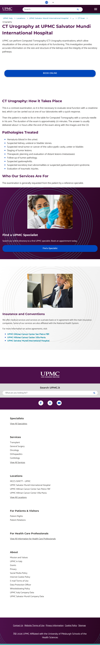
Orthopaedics (16, 454)
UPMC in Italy (16, 561)
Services (15, 437)
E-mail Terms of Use (19, 581)
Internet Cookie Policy (20, 577)
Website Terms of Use (34, 625)
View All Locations (18, 497)
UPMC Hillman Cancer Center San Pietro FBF (28, 334)
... (73, 18)
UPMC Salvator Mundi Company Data (27, 596)
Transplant (15, 442)
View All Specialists (18, 423)
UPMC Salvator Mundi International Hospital (28, 341)
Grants (13, 565)
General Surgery (17, 446)
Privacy (13, 569)
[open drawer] (96, 9)
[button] (51, 2)
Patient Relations (18, 520)
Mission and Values (19, 557)
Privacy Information (55, 625)
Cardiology (15, 458)
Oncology (14, 450)
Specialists (17, 418)
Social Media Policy (18, 573)
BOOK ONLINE (50, 73)
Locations (16, 475)
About (14, 552)
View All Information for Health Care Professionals (33, 539)
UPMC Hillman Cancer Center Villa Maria (26, 337)
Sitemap (82, 625)
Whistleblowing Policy (20, 588)
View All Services (17, 462)
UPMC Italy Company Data (22, 592)
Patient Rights (16, 516)
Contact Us (18, 625)
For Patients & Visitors (24, 510)
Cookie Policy (71, 625)
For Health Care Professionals (29, 533)
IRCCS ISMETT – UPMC (20, 481)
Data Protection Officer (20, 584)
